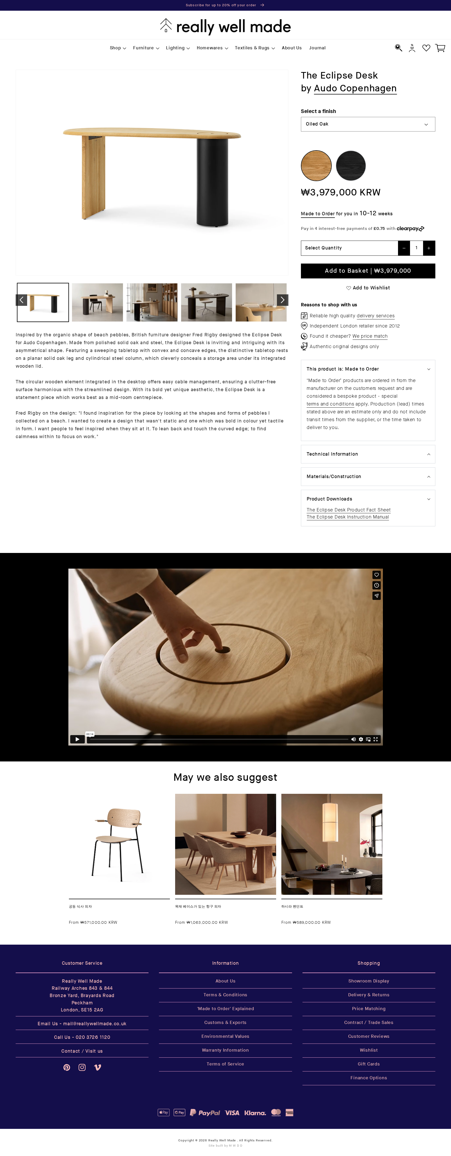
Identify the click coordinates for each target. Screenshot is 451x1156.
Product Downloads (329, 499)
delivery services (376, 316)
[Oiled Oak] (316, 165)
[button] (117, 48)
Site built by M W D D (226, 1145)
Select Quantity (323, 248)
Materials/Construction (334, 476)
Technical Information (332, 454)
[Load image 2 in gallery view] (97, 302)
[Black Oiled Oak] (351, 165)
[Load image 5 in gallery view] (261, 302)
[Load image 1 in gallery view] (43, 302)
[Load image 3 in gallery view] (152, 302)
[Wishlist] (426, 48)
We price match (370, 336)
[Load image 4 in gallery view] (206, 302)
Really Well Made (222, 1140)
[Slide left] (21, 300)
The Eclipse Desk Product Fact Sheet (349, 510)
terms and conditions (330, 404)
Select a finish (318, 111)
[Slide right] (282, 300)
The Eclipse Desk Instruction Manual (348, 517)
